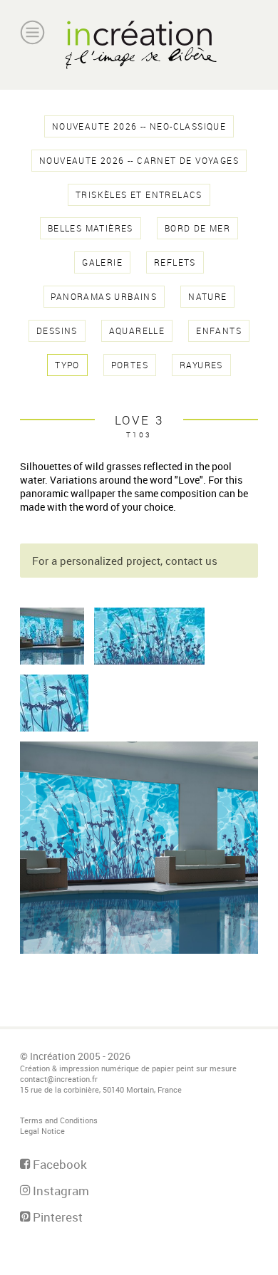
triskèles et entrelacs (139, 194)
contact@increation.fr (59, 1078)
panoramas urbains (104, 296)
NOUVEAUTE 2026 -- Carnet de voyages (139, 160)
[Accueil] (139, 45)
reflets (175, 262)
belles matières (90, 228)
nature (207, 296)
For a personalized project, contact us (124, 560)
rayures (201, 365)
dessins (57, 331)
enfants (219, 331)
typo (67, 365)
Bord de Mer (197, 228)
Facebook (58, 1164)
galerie (102, 262)
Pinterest (56, 1217)
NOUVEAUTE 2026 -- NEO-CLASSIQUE (139, 126)
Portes (129, 365)
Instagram (59, 1190)
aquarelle (137, 331)
